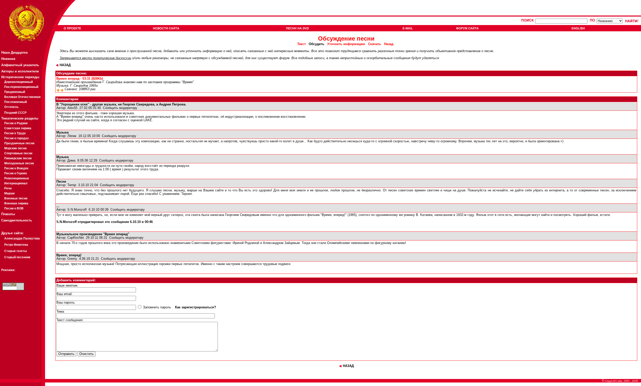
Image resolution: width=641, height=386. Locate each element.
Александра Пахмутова (22, 238)
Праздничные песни (19, 143)
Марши (9, 193)
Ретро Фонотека (16, 244)
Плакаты (8, 214)
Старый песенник (17, 257)
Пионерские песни (18, 158)
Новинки (8, 59)
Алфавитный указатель (20, 65)
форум (284, 58)
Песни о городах (16, 138)
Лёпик (71, 136)
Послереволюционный (21, 87)
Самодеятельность (16, 220)
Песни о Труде (15, 133)
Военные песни (15, 198)
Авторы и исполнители (20, 71)
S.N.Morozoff (77, 209)
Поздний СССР (15, 112)
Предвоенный (14, 92)
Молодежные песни (19, 163)
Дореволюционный (18, 82)
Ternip (71, 185)
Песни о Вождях (16, 168)
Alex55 (72, 108)
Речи (8, 188)
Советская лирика (17, 128)
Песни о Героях (15, 173)
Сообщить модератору (120, 108)
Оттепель (11, 107)
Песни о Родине (16, 123)
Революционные (16, 178)
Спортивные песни (18, 153)
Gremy (72, 259)
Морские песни (15, 148)
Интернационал (16, 183)
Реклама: (8, 270)
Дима (71, 160)
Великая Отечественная (22, 97)
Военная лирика (16, 203)
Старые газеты (15, 251)
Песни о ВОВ (14, 208)
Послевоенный (15, 102)
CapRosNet (75, 237)
